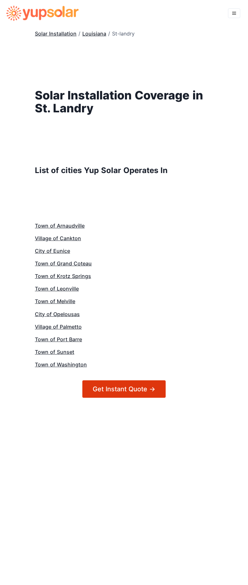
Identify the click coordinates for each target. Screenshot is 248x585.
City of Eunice (52, 251)
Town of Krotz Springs (63, 276)
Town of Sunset (54, 352)
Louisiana (94, 33)
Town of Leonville (57, 288)
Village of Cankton (58, 238)
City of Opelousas (57, 314)
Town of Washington (61, 364)
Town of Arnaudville (60, 225)
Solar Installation (56, 33)
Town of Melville (55, 301)
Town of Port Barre (58, 339)
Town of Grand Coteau (63, 263)
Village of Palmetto (58, 326)
